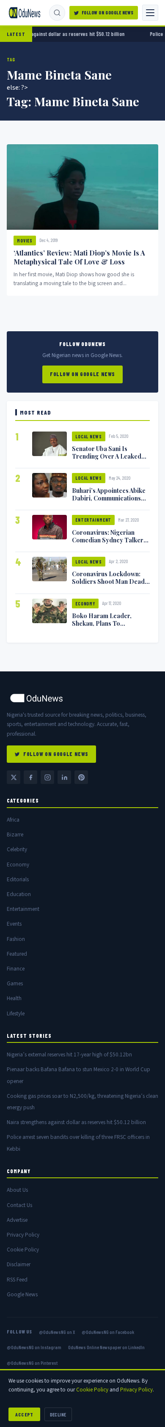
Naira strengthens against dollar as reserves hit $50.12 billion (76, 1122)
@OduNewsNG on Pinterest (32, 1363)
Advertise (17, 1220)
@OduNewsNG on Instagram (34, 1347)
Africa (13, 820)
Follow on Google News (108, 12)
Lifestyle (16, 1013)
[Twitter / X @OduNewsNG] (13, 777)
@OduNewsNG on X (57, 1332)
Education (19, 894)
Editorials (18, 879)
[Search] (57, 13)
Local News (88, 436)
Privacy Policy (23, 1235)
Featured (17, 954)
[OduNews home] (82, 698)
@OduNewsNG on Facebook (108, 1332)
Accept (24, 1414)
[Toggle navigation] (150, 13)
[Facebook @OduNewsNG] (30, 777)
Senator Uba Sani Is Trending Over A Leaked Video (106, 456)
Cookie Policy (23, 1250)
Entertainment (93, 519)
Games (15, 983)
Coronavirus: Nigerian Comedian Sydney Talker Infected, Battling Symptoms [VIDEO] (107, 543)
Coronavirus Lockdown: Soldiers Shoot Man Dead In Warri (108, 581)
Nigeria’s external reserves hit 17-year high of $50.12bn (69, 1054)
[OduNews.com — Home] (24, 12)
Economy (85, 603)
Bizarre (15, 834)
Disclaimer (18, 1264)
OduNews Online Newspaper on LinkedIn (106, 1347)
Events (14, 924)
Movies (25, 240)
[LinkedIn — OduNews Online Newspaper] (64, 777)
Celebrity (17, 849)
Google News (22, 1294)
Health (14, 998)
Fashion (16, 939)
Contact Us (19, 1205)
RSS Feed (17, 1280)
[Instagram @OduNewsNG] (47, 777)
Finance (16, 969)
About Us (17, 1190)
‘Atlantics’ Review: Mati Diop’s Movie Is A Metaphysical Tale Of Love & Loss (79, 257)
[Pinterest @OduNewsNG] (81, 777)
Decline (58, 1414)
